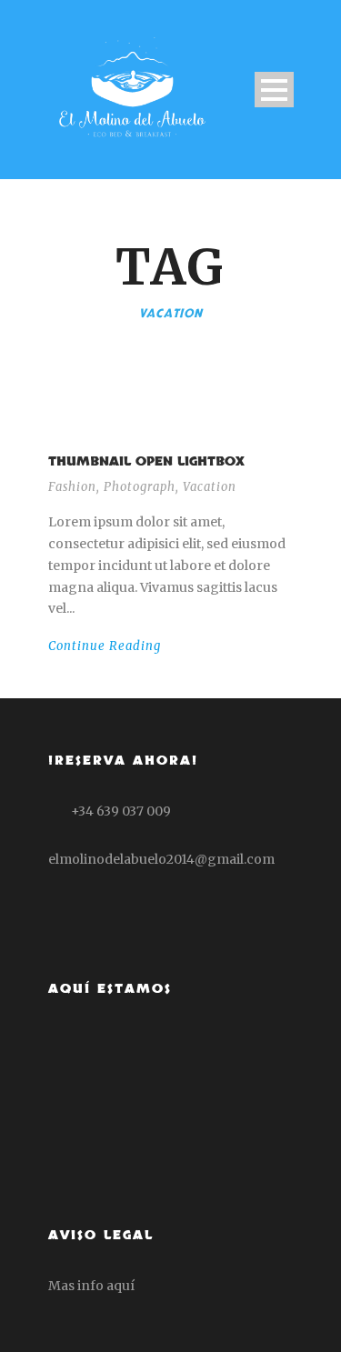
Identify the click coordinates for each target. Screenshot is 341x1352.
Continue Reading (104, 646)
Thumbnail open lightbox (146, 461)
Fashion (72, 487)
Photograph (140, 487)
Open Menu (274, 89)
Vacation (209, 487)
